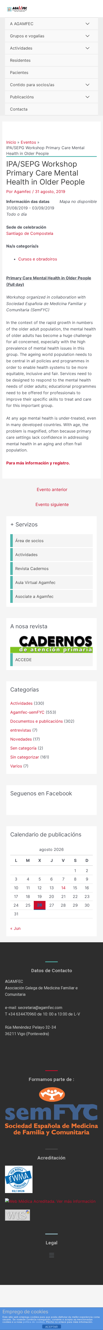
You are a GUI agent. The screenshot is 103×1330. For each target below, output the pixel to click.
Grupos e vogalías (27, 35)
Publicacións (22, 96)
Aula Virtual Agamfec (35, 582)
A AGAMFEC (22, 23)
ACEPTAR (51, 1326)
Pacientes (19, 72)
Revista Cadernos (31, 568)
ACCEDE (23, 659)
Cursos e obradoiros (37, 258)
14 (63, 887)
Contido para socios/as (32, 84)
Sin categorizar (24, 757)
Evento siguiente (52, 504)
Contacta (19, 109)
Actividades (21, 48)
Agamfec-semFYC (27, 712)
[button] (51, 1255)
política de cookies (33, 1322)
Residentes (20, 60)
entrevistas (20, 730)
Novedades (21, 739)
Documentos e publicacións (36, 721)
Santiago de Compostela (29, 233)
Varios (16, 765)
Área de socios (29, 540)
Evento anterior (52, 489)
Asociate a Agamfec (34, 596)
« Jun (15, 928)
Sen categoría (23, 748)
